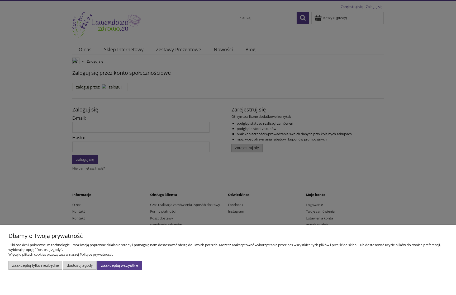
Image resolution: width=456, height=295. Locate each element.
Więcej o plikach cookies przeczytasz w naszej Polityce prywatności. (60, 254)
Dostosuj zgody (80, 265)
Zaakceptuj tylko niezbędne (35, 265)
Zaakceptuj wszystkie (119, 265)
